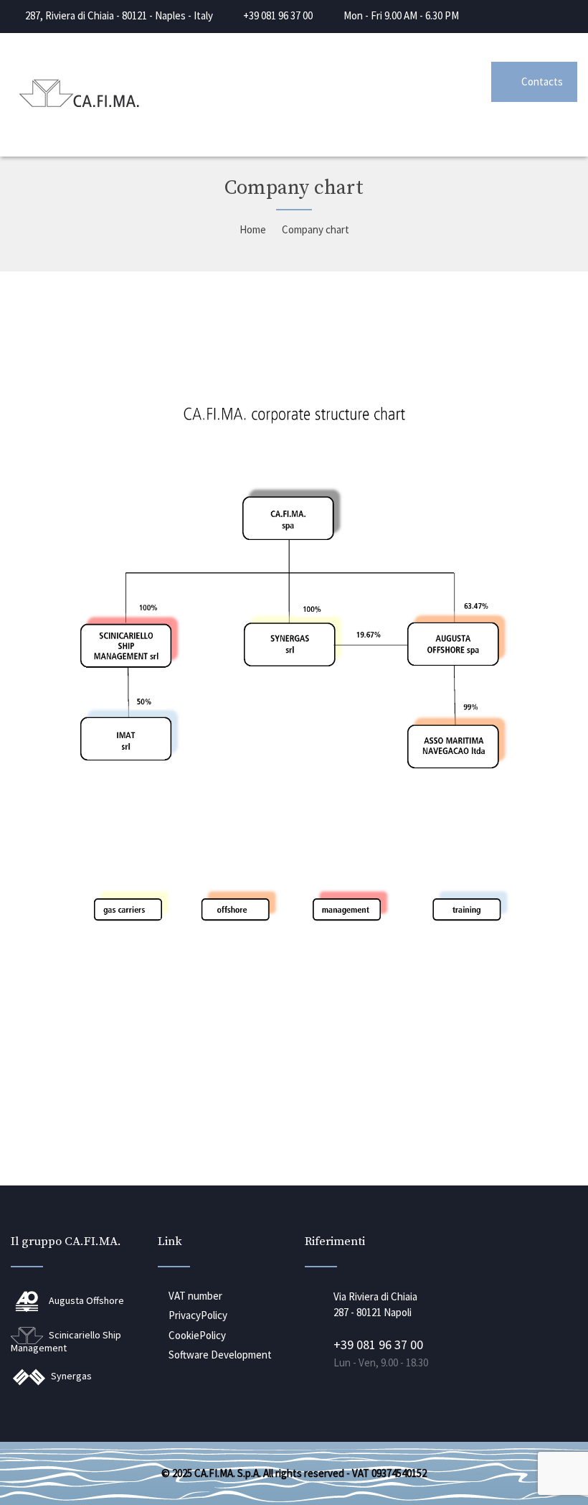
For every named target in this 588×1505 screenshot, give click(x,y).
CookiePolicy (197, 1335)
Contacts (542, 81)
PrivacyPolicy (198, 1315)
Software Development (220, 1354)
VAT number (195, 1296)
